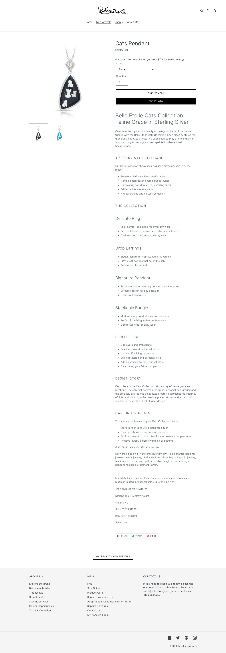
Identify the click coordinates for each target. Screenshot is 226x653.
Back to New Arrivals (115, 556)
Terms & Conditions (40, 610)
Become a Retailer (39, 588)
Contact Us (94, 610)
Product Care (95, 592)
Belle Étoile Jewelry (187, 646)
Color (119, 63)
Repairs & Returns (97, 606)
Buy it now (156, 101)
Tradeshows (36, 592)
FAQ (89, 583)
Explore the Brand (39, 583)
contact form (155, 587)
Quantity (121, 76)
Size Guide (93, 588)
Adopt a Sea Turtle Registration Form (109, 601)
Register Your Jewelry (100, 597)
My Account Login (98, 614)
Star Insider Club (39, 601)
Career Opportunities (41, 606)
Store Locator (37, 597)
